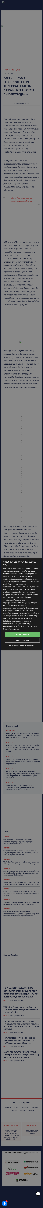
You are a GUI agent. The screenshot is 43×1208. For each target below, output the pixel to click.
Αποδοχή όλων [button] (22, 634)
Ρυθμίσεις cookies (30, 626)
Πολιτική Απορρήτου (11, 629)
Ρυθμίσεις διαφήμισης (12, 621)
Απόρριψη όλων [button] (22, 640)
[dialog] (21, 604)
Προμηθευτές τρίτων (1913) (13, 595)
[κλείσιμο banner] (38, 1194)
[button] (21, 645)
